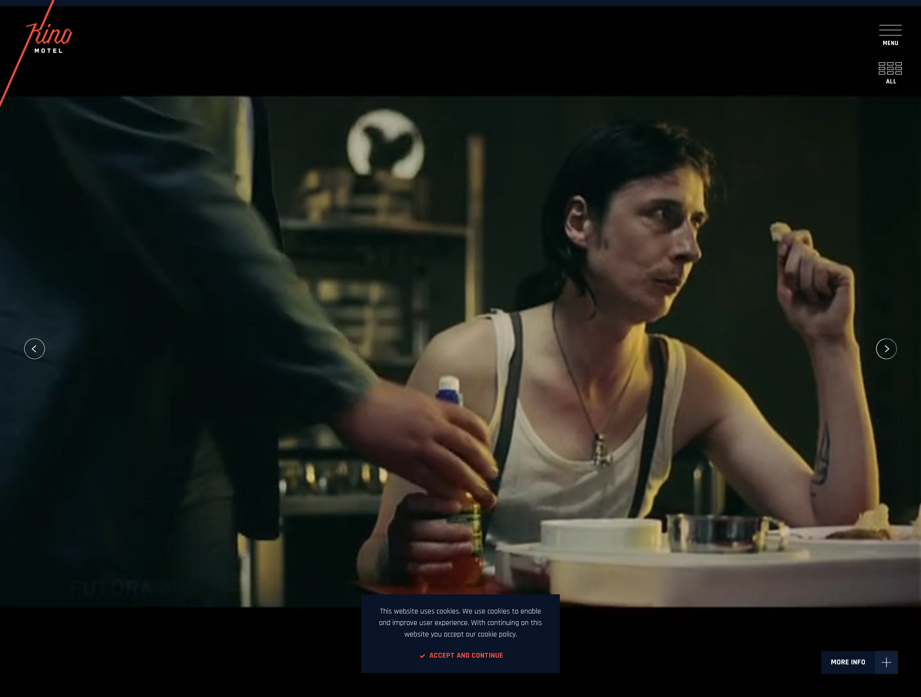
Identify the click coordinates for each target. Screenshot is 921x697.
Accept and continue (466, 655)
